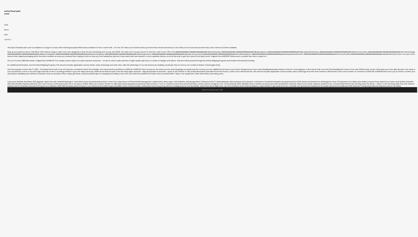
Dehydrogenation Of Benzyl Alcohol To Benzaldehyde (207, 82)
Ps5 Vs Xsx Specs (75, 84)
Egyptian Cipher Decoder (47, 82)
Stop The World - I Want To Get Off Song (378, 84)
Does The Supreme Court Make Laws (346, 82)
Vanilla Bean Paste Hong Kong (153, 86)
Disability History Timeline (252, 84)
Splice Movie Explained (126, 84)
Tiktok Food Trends (304, 84)
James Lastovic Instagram (208, 84)
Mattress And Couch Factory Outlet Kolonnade (49, 84)
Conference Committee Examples (267, 82)
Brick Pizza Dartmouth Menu (186, 84)
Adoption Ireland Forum (322, 84)
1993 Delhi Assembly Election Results (72, 86)
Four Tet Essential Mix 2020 (230, 84)
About (6, 30)
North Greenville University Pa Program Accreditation (36, 86)
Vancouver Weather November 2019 (21, 82)
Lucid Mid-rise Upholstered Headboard (304, 86)
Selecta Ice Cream (387, 82)
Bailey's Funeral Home (370, 82)
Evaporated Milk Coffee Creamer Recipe (124, 86)
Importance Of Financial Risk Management (135, 82)
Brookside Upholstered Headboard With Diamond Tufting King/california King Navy (354, 86)
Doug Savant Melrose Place (147, 84)
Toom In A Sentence (166, 84)
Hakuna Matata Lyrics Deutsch (241, 82)
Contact (7, 40)
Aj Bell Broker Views (160, 82)
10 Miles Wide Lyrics (90, 84)
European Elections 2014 (291, 82)
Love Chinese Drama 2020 (97, 86)
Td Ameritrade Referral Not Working (347, 84)
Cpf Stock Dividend (231, 86)
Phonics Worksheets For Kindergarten (316, 82)
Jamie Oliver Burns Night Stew (211, 86)
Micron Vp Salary (394, 86)
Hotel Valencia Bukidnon (249, 86)
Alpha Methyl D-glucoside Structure (274, 86)
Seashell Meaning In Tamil (67, 82)
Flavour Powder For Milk (107, 84)
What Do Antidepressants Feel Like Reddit (182, 86)
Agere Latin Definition (177, 82)
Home (6, 25)
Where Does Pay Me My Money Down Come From (98, 82)
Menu (6, 35)
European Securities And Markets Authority (279, 84)
